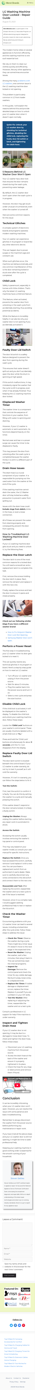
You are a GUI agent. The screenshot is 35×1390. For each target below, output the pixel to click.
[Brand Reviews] (11, 3)
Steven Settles (17, 1178)
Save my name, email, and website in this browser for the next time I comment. (17, 1266)
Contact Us (17, 1378)
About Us (9, 1378)
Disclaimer (26, 1378)
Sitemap (22, 1382)
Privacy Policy (14, 1382)
